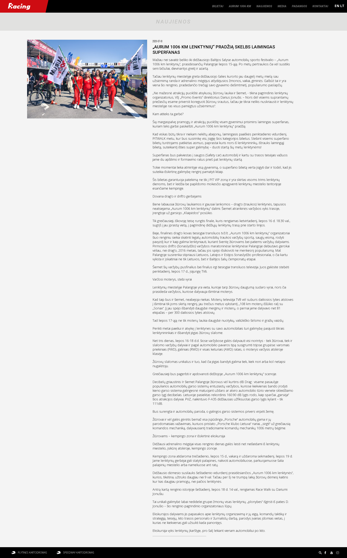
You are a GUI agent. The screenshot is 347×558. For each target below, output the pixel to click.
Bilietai (217, 6)
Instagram (337, 552)
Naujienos (264, 6)
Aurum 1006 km (240, 6)
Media (282, 6)
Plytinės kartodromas (32, 552)
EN (337, 6)
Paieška (320, 552)
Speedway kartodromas (78, 552)
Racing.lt (23, 6)
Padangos (299, 6)
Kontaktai (320, 6)
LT (342, 6)
